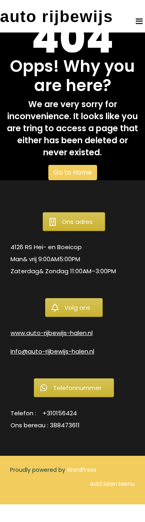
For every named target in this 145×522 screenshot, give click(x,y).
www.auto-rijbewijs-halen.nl (51, 333)
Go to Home (73, 172)
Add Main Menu (112, 483)
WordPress (81, 470)
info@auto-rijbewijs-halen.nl (52, 351)
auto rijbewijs (56, 16)
